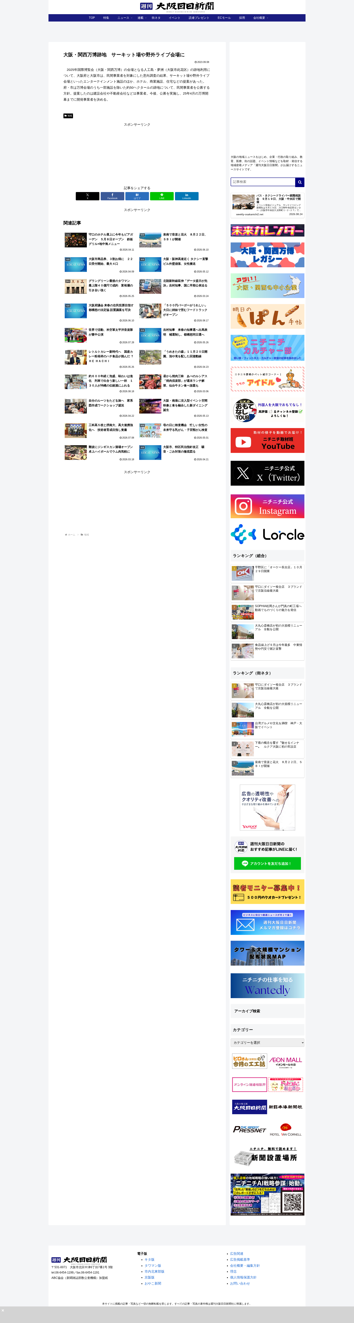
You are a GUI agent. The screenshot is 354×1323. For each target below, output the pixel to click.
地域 (69, 115)
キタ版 (150, 1259)
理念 (233, 1271)
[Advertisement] (137, 153)
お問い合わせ (240, 1283)
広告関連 (236, 1253)
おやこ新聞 (153, 1283)
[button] (299, 182)
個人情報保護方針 (243, 1277)
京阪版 (150, 1277)
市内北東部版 (154, 1271)
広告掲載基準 (240, 1259)
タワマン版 (153, 1265)
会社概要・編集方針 (245, 1265)
